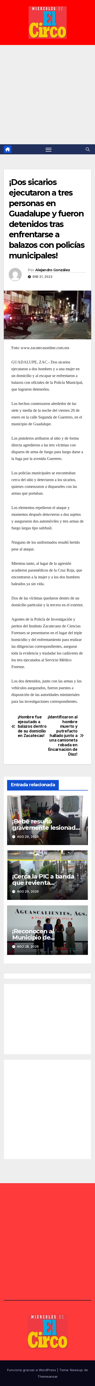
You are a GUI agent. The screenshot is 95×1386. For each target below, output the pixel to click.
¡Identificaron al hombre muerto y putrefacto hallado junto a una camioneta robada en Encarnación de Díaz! (63, 735)
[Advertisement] (47, 95)
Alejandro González (52, 270)
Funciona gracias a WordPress (32, 1370)
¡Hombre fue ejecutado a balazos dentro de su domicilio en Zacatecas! (32, 726)
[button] (88, 149)
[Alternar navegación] (48, 149)
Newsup (76, 1370)
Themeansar (47, 1376)
